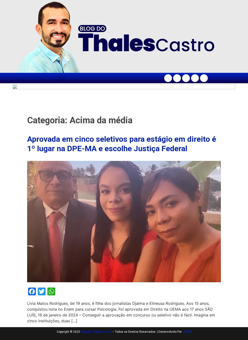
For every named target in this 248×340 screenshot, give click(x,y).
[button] (62, 78)
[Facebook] (168, 78)
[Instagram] (177, 78)
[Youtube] (195, 78)
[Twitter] (186, 78)
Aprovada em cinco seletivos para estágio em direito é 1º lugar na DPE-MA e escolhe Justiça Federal (121, 143)
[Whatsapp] (204, 78)
